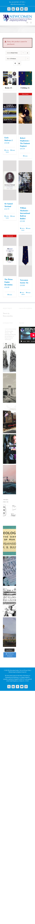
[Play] (21, 341)
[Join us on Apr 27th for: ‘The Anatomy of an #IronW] (9, 418)
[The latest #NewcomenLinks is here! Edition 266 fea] (9, 357)
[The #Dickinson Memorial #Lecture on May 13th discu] (9, 388)
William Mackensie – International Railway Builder (25, 213)
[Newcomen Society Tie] (25, 256)
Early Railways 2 (8, 139)
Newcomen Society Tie (24, 281)
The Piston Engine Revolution (8, 282)
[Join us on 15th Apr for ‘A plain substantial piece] (9, 479)
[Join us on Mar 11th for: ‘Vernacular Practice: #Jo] (9, 601)
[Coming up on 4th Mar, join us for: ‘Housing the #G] (9, 632)
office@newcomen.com (17, 4)
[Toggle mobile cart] (27, 23)
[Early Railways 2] (9, 113)
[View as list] (19, 63)
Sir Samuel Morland (8, 205)
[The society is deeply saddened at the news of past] (9, 449)
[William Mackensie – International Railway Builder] (25, 183)
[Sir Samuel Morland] (9, 180)
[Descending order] (27, 53)
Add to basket (7, 151)
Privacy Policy (27, 670)
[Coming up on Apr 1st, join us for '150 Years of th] (9, 510)
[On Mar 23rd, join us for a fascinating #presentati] (9, 540)
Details (13, 150)
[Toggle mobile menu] (31, 23)
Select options (23, 293)
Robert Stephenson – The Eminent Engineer (25, 142)
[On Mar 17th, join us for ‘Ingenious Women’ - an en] (9, 571)
